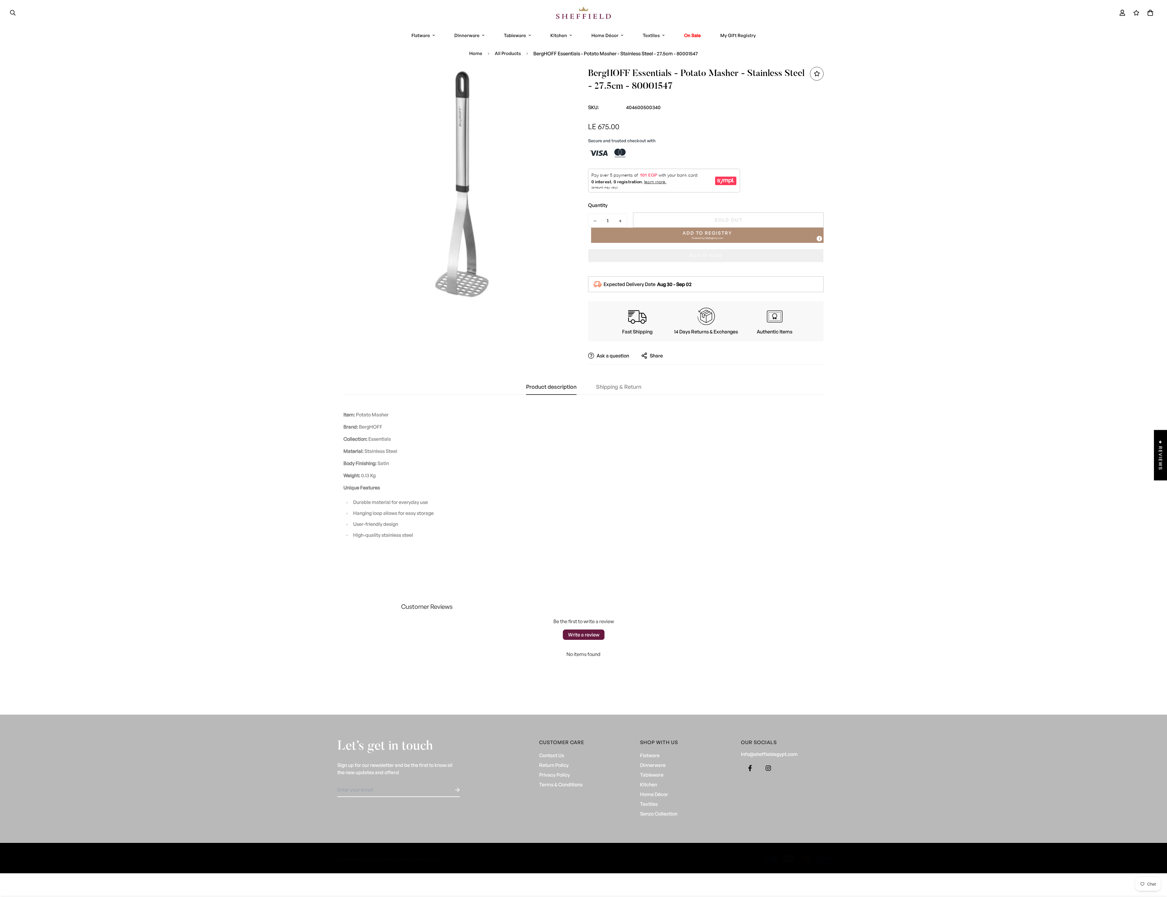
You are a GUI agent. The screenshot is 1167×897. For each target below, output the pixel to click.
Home (475, 53)
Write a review (583, 635)
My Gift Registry (738, 35)
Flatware (420, 35)
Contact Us (551, 755)
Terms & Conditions (561, 784)
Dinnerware (467, 35)
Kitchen (558, 35)
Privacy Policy (554, 775)
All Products (508, 53)
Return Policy (554, 765)
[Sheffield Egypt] (583, 13)
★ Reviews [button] (1160, 455)
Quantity (598, 205)
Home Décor (604, 35)
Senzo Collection (658, 814)
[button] (1149, 13)
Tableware (515, 35)
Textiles (651, 35)
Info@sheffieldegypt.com (769, 754)
